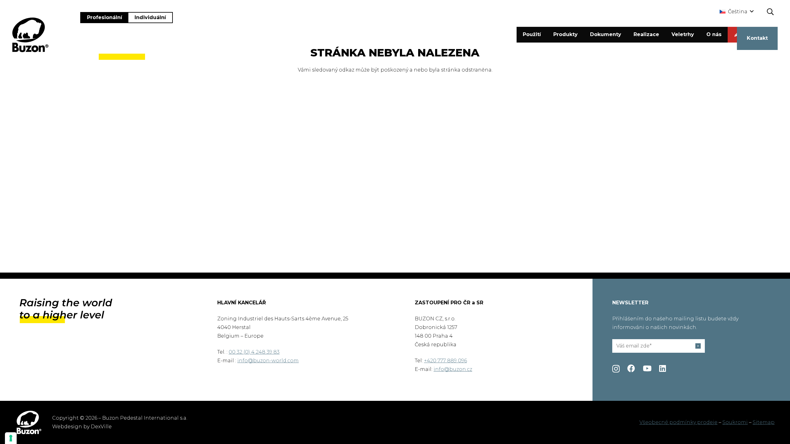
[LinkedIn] (662, 368)
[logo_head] (30, 35)
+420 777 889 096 (445, 361)
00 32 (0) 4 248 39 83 (254, 352)
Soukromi (735, 422)
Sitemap (764, 422)
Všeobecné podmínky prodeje (678, 422)
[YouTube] (647, 368)
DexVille (101, 427)
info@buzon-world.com (268, 361)
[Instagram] (616, 368)
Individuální (150, 17)
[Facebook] (631, 368)
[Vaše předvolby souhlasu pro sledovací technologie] (11, 438)
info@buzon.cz (453, 369)
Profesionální (104, 17)
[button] (736, 12)
